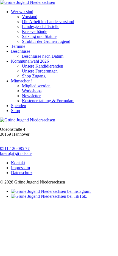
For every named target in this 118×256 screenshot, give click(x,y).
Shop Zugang (34, 76)
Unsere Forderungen (40, 71)
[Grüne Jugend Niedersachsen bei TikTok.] (49, 196)
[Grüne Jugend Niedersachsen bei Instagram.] (51, 191)
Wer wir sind (22, 11)
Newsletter (31, 95)
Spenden (18, 105)
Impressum (20, 167)
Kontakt (18, 162)
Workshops (31, 90)
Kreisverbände (34, 31)
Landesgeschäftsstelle (40, 26)
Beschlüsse (20, 51)
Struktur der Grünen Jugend (46, 41)
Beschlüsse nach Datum (42, 56)
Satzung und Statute (39, 36)
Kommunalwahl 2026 (30, 61)
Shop (15, 110)
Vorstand (29, 16)
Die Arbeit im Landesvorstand (48, 21)
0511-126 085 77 (15, 148)
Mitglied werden (36, 86)
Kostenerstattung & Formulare (48, 100)
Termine (18, 46)
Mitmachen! (21, 81)
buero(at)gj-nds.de (16, 153)
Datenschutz (21, 172)
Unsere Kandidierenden (42, 66)
